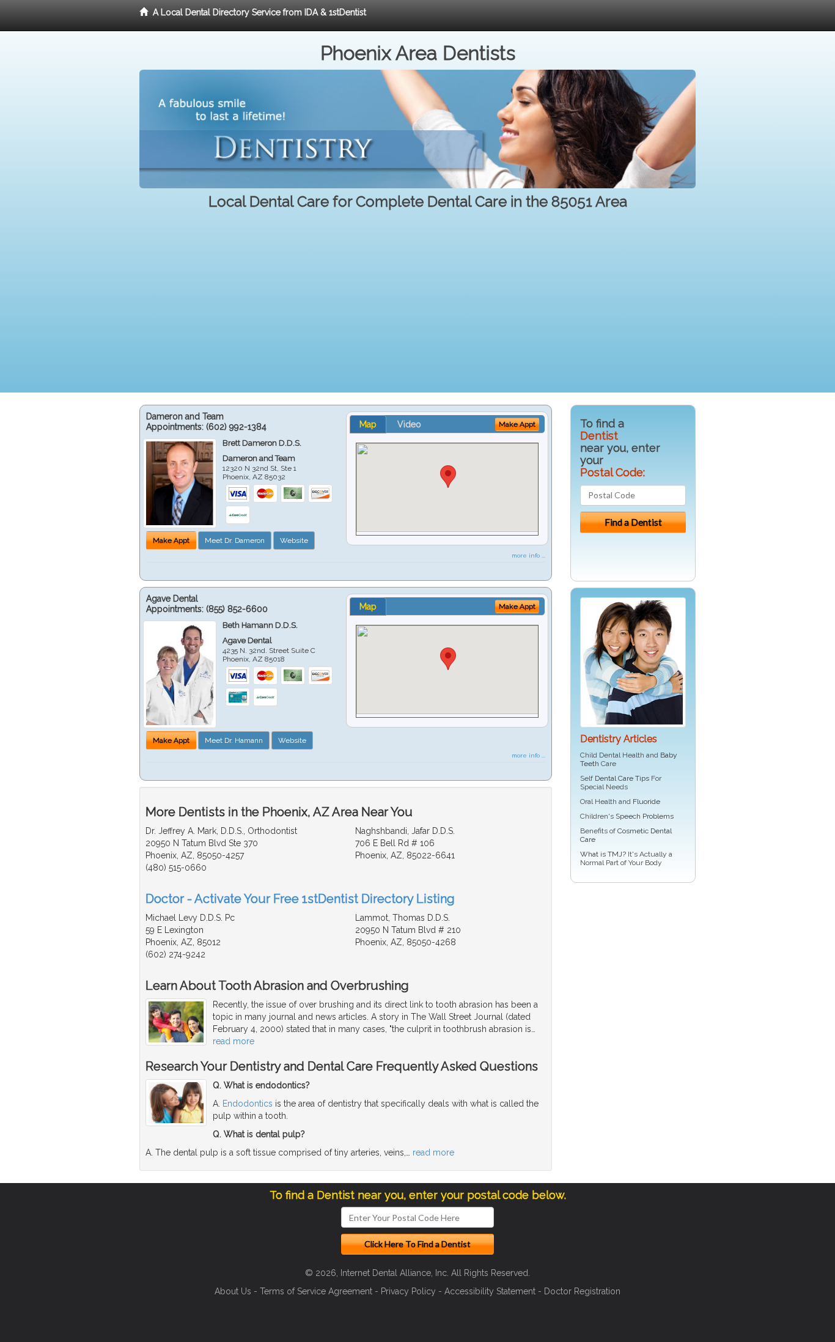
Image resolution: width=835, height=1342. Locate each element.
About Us (233, 1291)
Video (409, 424)
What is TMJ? (603, 854)
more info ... (528, 555)
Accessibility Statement (489, 1291)
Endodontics (248, 1103)
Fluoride (646, 801)
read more (233, 1041)
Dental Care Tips (622, 778)
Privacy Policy (408, 1291)
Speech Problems (645, 816)
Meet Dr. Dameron (235, 540)
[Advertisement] (417, 307)
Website (294, 540)
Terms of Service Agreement (316, 1291)
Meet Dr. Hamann (234, 740)
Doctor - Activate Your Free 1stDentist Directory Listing (300, 898)
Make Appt (171, 540)
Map (368, 424)
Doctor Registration (582, 1291)
